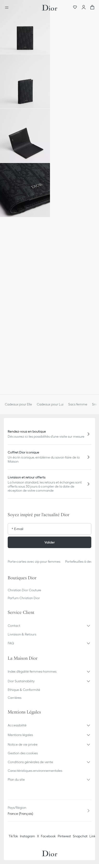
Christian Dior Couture (24, 590)
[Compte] (84, 7)
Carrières (14, 698)
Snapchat (80, 836)
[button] (25, 27)
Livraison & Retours (22, 634)
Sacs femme (77, 404)
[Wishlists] (75, 7)
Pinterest (64, 836)
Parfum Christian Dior (24, 598)
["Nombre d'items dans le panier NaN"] (92, 7)
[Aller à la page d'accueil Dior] (49, 8)
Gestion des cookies (23, 753)
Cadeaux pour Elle (18, 404)
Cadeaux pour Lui (50, 404)
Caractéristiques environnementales (35, 771)
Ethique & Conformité (24, 690)
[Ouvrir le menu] (8, 7)
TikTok (13, 836)
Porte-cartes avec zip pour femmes (34, 561)
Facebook (48, 836)
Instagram (27, 836)
